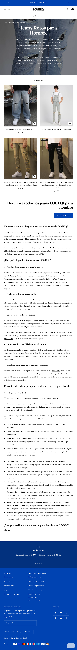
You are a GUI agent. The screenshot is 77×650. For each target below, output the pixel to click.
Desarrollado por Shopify (19, 638)
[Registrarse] (34, 623)
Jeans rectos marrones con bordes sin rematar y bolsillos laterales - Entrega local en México (20, 184)
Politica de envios (34, 577)
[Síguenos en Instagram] (66, 612)
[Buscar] (9, 9)
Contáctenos (8, 577)
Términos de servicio (35, 590)
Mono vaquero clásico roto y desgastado (20, 129)
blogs (6, 590)
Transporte (8, 581)
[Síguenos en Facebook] (55, 612)
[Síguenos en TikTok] (66, 618)
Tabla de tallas (9, 585)
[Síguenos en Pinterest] (55, 618)
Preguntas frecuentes (11, 594)
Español (27, 631)
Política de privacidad (36, 585)
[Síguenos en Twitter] (61, 612)
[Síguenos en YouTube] (61, 618)
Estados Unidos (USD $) (13, 631)
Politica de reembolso (36, 581)
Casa (5, 22)
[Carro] (72, 9)
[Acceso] (67, 9)
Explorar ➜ (63, 215)
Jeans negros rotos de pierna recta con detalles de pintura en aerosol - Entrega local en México (56, 185)
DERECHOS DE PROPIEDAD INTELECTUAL (34, 597)
